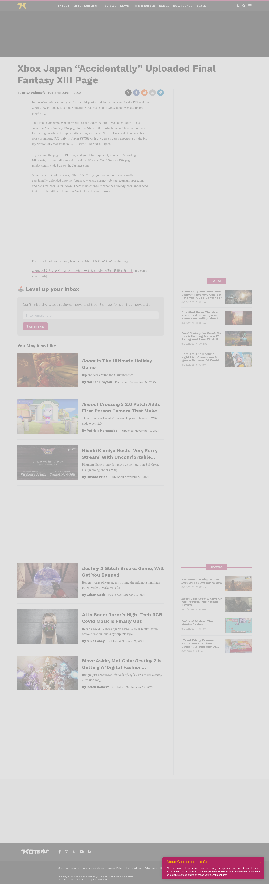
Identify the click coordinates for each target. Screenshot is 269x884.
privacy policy (216, 871)
